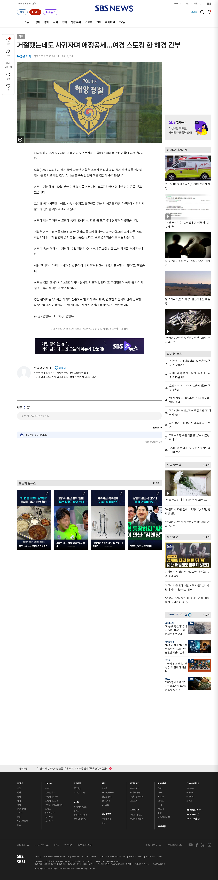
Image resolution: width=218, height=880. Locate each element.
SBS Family (153, 845)
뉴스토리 (49, 817)
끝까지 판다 (107, 819)
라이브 (161, 796)
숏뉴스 (161, 800)
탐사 (104, 823)
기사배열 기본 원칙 (142, 864)
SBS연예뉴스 (192, 810)
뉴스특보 (49, 821)
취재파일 (110, 22)
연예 (98, 22)
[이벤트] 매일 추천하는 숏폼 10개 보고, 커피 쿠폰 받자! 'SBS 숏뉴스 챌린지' (72, 768)
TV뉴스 (123, 22)
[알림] (209, 12)
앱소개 (161, 809)
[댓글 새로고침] (28, 407)
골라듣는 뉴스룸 (80, 807)
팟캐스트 (190, 792)
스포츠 (88, 22)
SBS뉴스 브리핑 (80, 815)
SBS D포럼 (191, 818)
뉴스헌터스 (49, 792)
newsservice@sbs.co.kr (111, 861)
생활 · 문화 (21, 809)
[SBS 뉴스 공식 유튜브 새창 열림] (190, 845)
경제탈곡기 (169, 641)
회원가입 (197, 3)
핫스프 (167, 679)
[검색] (202, 12)
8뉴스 (28, 22)
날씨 (160, 788)
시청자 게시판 (164, 817)
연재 (104, 782)
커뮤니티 (190, 796)
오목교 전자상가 (137, 819)
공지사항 (162, 826)
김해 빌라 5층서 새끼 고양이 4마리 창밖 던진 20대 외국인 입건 (66, 377)
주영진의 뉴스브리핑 (54, 805)
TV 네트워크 (22, 821)
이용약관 (68, 845)
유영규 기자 (41, 368)
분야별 (20, 782)
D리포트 (105, 805)
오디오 (76, 801)
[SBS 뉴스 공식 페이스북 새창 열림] (197, 845)
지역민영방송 (174, 845)
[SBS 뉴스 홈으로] (114, 8)
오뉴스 (48, 809)
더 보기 (156, 482)
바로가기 (162, 782)
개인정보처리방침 (84, 845)
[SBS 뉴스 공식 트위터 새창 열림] (203, 845)
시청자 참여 (42, 845)
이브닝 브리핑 (79, 792)
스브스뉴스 (134, 809)
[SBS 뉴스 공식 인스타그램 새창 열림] (209, 845)
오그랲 (167, 660)
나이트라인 (49, 813)
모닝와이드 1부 (51, 796)
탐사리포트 (106, 813)
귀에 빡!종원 (135, 792)
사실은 (104, 788)
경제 (46, 22)
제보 (160, 792)
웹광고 (56, 845)
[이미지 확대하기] (20, 139)
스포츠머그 (134, 788)
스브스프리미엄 (192, 782)
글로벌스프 (169, 623)
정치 (37, 22)
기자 (160, 805)
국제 (64, 22)
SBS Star (191, 814)
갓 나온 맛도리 (136, 815)
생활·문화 (76, 22)
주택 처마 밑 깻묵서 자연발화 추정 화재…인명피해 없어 (62, 372)
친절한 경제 (107, 796)
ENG (176, 3)
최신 (19, 788)
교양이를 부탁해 (137, 796)
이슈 (19, 825)
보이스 (76, 811)
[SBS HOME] (209, 3)
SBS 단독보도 (108, 792)
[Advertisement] (89, 461)
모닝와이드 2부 (51, 800)
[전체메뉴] (19, 22)
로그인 (186, 3)
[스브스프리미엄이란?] (190, 615)
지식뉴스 (190, 788)
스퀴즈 (189, 800)
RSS (160, 813)
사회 (55, 22)
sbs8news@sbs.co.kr (117, 856)
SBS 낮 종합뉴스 (81, 819)
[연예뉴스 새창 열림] (188, 127)
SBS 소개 (23, 845)
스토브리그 (134, 800)
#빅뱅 (194, 12)
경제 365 (106, 800)
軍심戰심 (78, 788)
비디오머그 (134, 782)
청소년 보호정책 (159, 864)
